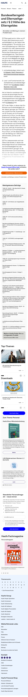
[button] (14, 173)
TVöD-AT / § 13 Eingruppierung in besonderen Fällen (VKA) (14, 259)
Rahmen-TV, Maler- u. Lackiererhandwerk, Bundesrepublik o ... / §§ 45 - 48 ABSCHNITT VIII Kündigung (14, 252)
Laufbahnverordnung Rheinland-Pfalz (12, 321)
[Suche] (22, 2)
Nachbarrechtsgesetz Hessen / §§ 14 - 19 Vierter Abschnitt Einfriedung (13, 307)
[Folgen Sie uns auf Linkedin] (2, 658)
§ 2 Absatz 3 (10, 103)
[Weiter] (24, 375)
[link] (3, 8)
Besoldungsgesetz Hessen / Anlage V (12, 272)
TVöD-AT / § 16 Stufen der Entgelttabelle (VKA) (13, 202)
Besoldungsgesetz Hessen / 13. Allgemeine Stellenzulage (14, 266)
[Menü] (10, 2)
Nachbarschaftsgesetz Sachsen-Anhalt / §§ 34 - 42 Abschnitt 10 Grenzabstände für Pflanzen (14, 225)
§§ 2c (22, 58)
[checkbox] (4, 521)
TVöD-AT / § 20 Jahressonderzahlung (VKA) (12, 217)
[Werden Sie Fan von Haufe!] (10, 658)
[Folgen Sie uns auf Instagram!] (7, 658)
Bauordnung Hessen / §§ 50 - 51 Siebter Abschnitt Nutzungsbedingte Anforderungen (13, 314)
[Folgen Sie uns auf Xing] (4, 658)
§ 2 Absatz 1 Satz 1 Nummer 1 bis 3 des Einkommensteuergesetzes (14, 87)
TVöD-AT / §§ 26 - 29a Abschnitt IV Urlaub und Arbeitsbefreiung (14, 189)
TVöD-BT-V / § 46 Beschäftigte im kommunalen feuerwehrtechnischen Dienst (14, 327)
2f (5, 61)
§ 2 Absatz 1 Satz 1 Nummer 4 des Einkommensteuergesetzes (14, 73)
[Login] (25, 2)
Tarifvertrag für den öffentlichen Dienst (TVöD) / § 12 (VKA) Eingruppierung (13, 195)
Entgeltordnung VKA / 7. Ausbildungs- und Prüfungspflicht (14, 232)
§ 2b (20, 98)
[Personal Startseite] (4, 3)
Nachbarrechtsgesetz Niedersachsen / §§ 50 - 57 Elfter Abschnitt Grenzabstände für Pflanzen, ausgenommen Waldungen (14, 279)
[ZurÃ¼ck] (21, 376)
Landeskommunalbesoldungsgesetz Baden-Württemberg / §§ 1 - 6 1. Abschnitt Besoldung (13, 210)
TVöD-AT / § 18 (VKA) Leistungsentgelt (13, 238)
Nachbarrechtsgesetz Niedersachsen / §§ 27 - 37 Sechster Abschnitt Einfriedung (14, 244)
